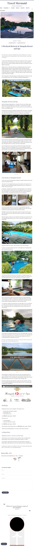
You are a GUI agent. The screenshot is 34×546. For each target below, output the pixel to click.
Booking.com (12, 428)
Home (1, 7)
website (22, 428)
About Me (27, 7)
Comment (4, 478)
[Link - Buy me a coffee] (15, 459)
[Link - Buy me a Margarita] (19, 459)
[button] (17, 394)
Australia (13, 7)
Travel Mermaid (17, 3)
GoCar (20, 438)
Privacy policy (24, 515)
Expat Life (22, 7)
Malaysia (17, 7)
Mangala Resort (11, 104)
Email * (3, 474)
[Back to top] (17, 531)
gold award (29, 380)
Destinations (15, 40)
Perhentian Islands (18, 447)
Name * (3, 470)
